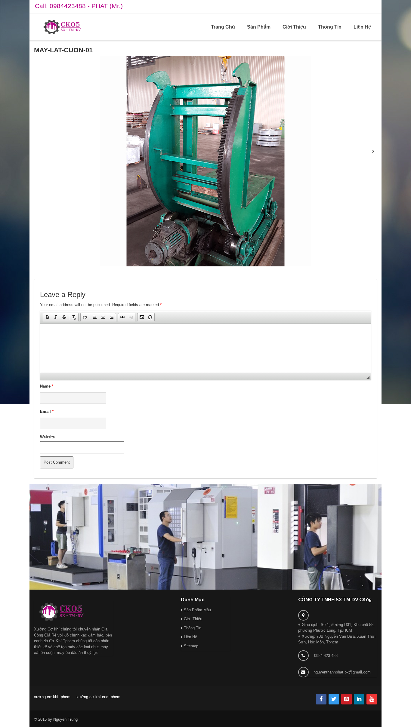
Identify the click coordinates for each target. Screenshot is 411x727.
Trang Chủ (223, 26)
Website (47, 437)
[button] (47, 317)
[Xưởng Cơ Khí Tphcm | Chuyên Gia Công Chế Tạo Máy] (62, 27)
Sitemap (191, 646)
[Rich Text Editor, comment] (205, 348)
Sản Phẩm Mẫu (197, 610)
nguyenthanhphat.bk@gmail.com (342, 672)
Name (46, 386)
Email (47, 411)
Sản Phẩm (258, 26)
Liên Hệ (362, 26)
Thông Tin (329, 26)
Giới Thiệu (294, 26)
